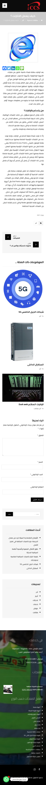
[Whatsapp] (18, 68)
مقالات (36, 408)
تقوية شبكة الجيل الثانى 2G (32, 735)
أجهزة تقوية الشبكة (34, 710)
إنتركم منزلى (36, 721)
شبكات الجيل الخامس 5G (29, 564)
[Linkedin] (13, 68)
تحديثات (35, 600)
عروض (35, 608)
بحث (9, 514)
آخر (36, 223)
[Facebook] (4, 68)
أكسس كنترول (36, 717)
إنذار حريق (37, 724)
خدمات (35, 604)
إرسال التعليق (37, 499)
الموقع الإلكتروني (37, 486)
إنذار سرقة (37, 728)
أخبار (36, 596)
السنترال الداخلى (32, 568)
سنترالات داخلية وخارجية (33, 749)
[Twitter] (9, 68)
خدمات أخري (36, 746)
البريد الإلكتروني (36, 474)
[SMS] (22, 68)
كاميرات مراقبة (35, 753)
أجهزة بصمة (36, 707)
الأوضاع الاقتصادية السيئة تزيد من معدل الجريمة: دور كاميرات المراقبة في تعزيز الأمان (23, 541)
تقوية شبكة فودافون (33, 742)
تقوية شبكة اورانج (34, 739)
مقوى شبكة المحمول (33, 756)
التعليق (40, 435)
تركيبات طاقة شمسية (33, 731)
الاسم (40, 462)
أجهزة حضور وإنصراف (34, 714)
